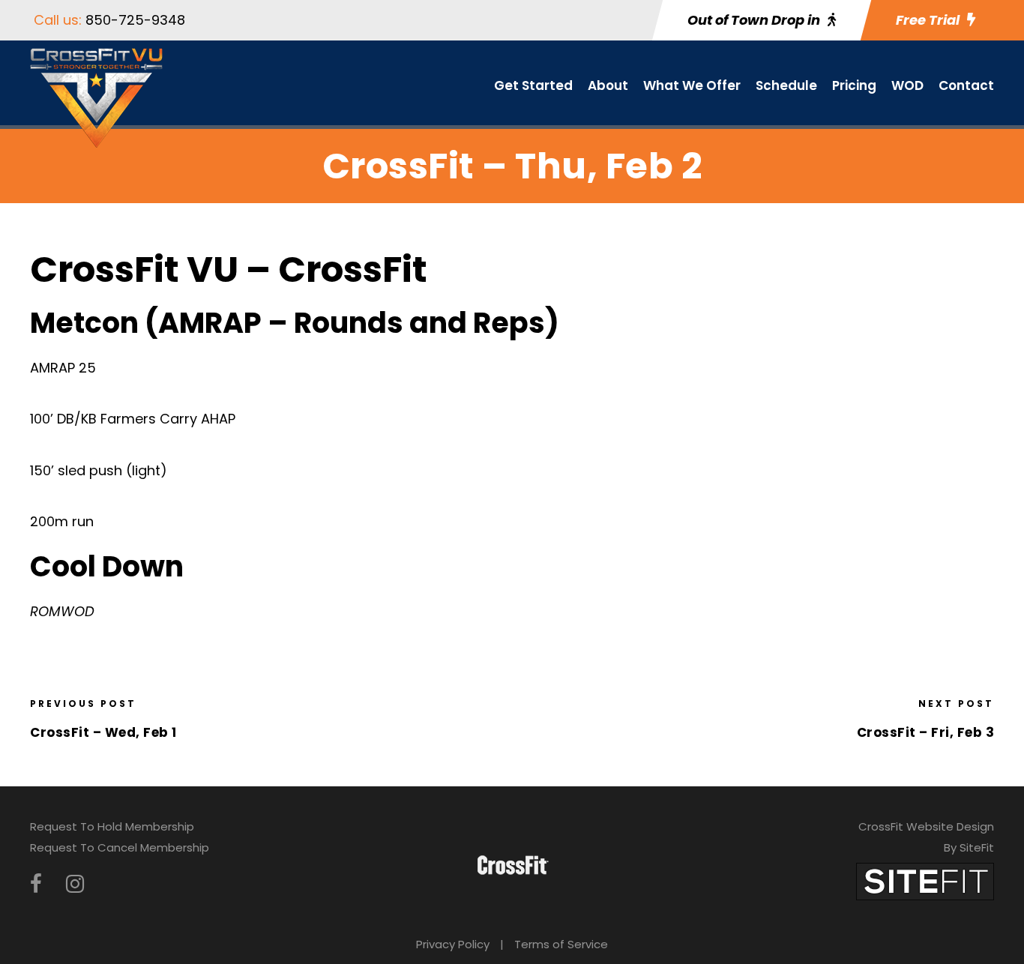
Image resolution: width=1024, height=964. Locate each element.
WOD (907, 85)
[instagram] (75, 884)
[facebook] (36, 884)
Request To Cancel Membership (119, 847)
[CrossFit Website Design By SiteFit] (925, 880)
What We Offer (692, 85)
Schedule (786, 85)
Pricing (854, 85)
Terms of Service (561, 944)
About (608, 85)
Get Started (533, 85)
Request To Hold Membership (112, 826)
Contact (966, 85)
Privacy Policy (453, 944)
